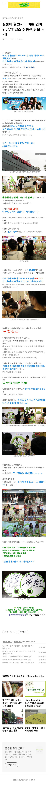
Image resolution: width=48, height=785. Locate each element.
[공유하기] (10, 632)
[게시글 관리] (14, 632)
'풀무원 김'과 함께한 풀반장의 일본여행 (15, 656)
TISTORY (24, 780)
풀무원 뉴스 (18, 641)
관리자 (33, 780)
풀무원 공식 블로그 (15, 748)
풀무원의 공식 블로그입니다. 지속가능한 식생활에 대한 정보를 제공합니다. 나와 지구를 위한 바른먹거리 (18, 755)
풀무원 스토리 (7, 641)
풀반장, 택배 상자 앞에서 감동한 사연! (14, 659)
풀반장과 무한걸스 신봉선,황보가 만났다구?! (17, 662)
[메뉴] (4, 4)
